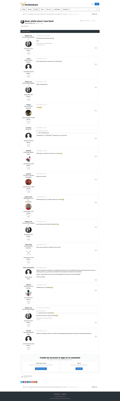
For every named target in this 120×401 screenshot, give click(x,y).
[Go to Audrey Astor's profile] (28, 207)
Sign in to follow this (85, 20)
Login (92, 4)
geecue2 (28, 174)
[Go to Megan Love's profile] (22, 22)
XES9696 (28, 150)
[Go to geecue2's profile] (28, 182)
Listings (23, 9)
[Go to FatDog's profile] (28, 113)
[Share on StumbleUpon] (34, 382)
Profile (28, 53)
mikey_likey (28, 244)
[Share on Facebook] (24, 382)
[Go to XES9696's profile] (28, 159)
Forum (36, 9)
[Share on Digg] (28, 382)
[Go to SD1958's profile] (28, 339)
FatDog (28, 104)
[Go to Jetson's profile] (28, 67)
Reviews (30, 9)
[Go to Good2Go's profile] (28, 136)
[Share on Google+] (26, 382)
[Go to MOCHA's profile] (28, 293)
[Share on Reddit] (32, 382)
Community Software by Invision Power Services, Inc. (60, 398)
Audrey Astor (28, 197)
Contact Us (63, 394)
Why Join (49, 9)
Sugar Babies (57, 9)
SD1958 (28, 331)
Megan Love (32, 23)
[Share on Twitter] (21, 382)
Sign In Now (79, 368)
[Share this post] (97, 35)
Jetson (28, 58)
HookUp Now (65, 9)
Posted (41, 35)
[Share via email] (36, 382)
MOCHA (28, 285)
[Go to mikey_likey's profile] (28, 253)
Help (42, 9)
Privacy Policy (57, 394)
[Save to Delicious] (30, 382)
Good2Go (28, 127)
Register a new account (40, 368)
